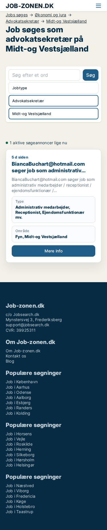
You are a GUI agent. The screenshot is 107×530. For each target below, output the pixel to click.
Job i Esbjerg (18, 402)
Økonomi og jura (50, 15)
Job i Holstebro (20, 506)
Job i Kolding (18, 413)
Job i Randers (19, 407)
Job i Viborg (17, 490)
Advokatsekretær (22, 21)
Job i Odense (18, 392)
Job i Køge (16, 501)
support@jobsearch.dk (27, 324)
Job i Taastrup (19, 511)
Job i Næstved (20, 485)
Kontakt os (16, 355)
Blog (10, 361)
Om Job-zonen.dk (23, 350)
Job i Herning (18, 449)
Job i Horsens (19, 433)
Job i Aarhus (17, 387)
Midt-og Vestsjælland (66, 21)
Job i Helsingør (20, 464)
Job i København (22, 381)
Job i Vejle (15, 438)
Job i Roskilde (19, 444)
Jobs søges (17, 15)
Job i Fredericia (20, 496)
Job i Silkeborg (20, 454)
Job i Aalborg (18, 397)
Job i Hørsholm (20, 459)
